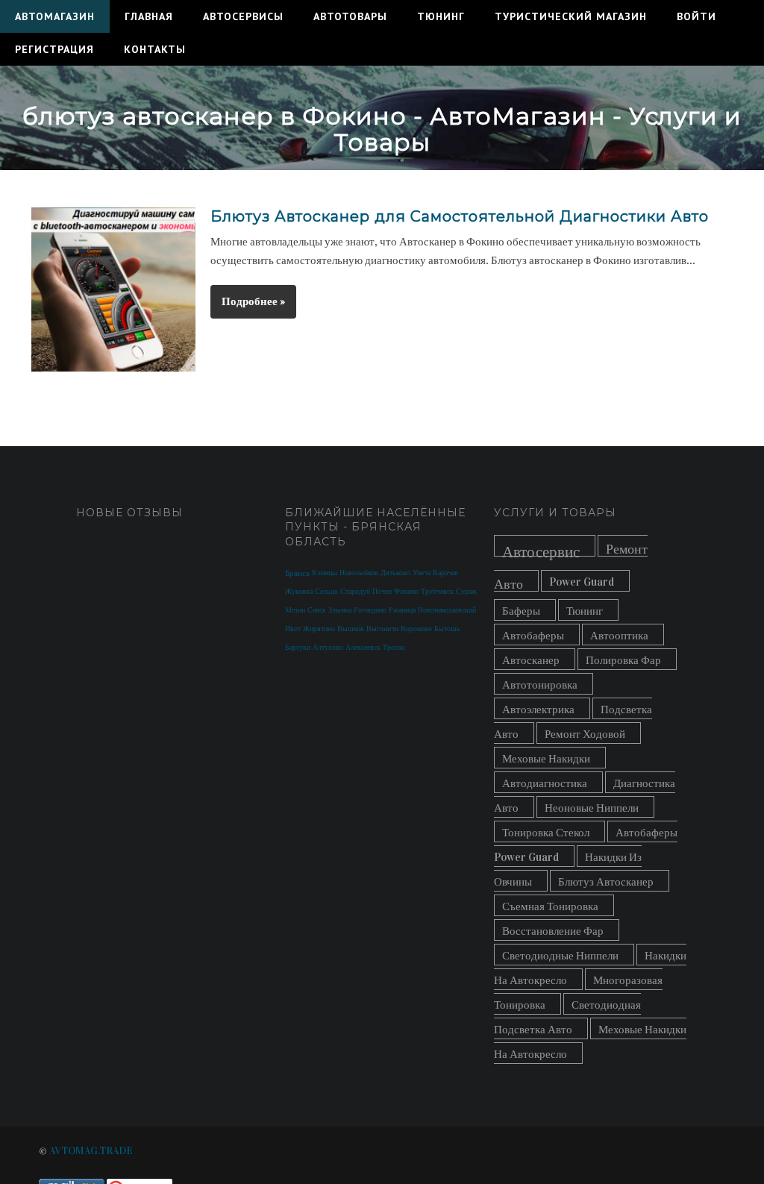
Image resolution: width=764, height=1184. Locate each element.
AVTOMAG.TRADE (91, 1150)
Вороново (416, 628)
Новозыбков (358, 572)
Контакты (155, 49)
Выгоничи (382, 628)
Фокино (406, 591)
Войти (696, 16)
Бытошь (447, 628)
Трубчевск (437, 591)
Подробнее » (253, 301)
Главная (149, 16)
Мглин (295, 610)
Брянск (297, 573)
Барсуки (297, 647)
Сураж (466, 591)
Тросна (393, 647)
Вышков (350, 628)
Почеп (382, 591)
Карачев (445, 572)
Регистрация (54, 49)
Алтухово (328, 647)
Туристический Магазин (571, 16)
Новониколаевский (447, 610)
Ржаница (402, 610)
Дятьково (395, 572)
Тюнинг (441, 16)
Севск (316, 610)
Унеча (421, 572)
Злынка (339, 610)
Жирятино (319, 628)
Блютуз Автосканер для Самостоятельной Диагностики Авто (459, 216)
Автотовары (350, 16)
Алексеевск (363, 647)
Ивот (293, 628)
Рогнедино (370, 610)
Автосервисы (243, 16)
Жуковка (299, 591)
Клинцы (324, 572)
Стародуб (355, 591)
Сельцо (326, 591)
